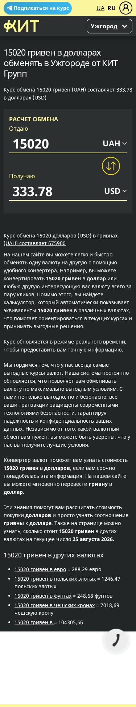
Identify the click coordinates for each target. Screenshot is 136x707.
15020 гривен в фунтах (43, 595)
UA (100, 8)
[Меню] (125, 8)
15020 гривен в (34, 622)
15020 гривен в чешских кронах (55, 605)
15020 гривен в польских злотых (55, 578)
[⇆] (110, 166)
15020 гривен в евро (40, 569)
